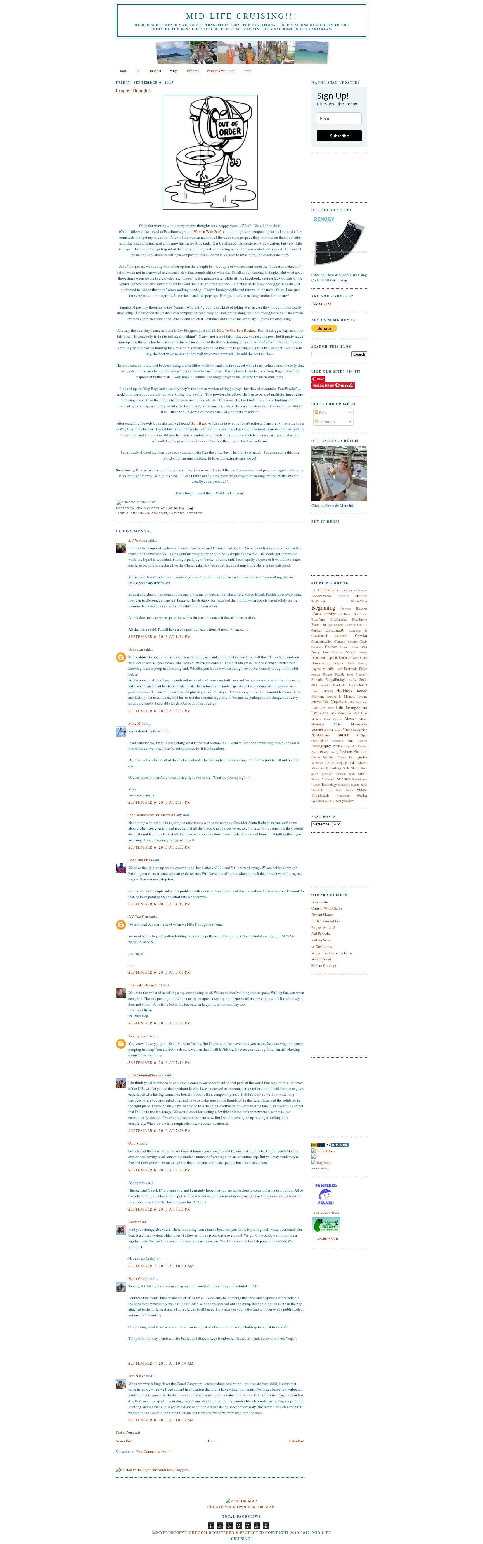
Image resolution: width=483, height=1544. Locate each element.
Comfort (159, 513)
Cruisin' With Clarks (326, 908)
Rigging (341, 763)
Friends (317, 679)
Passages (362, 741)
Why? (174, 70)
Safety (324, 768)
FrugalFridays (335, 679)
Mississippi (318, 724)
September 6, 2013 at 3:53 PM (159, 847)
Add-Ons (324, 590)
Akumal (337, 590)
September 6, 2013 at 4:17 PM (159, 903)
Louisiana (320, 713)
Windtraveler (321, 959)
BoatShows (359, 619)
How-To (361, 690)
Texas (364, 785)
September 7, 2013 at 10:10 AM (161, 1265)
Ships (355, 768)
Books (316, 624)
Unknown (135, 649)
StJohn (362, 773)
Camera (338, 625)
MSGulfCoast (320, 730)
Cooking (353, 641)
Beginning (140, 513)
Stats (352, 774)
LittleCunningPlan (325, 920)
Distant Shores (322, 914)
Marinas (316, 719)
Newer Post (124, 1440)
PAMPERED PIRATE (326, 1212)
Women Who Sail (207, 231)
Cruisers (331, 646)
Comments (326, 421)
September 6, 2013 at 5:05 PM (159, 972)
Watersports (343, 795)
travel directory (319, 1168)
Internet (316, 702)
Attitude (361, 595)
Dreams (338, 663)
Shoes (363, 768)
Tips (329, 790)
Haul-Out (340, 685)
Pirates (337, 746)
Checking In (358, 631)
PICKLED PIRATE (326, 1238)
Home (123, 70)
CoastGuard (319, 636)
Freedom (361, 674)
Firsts (363, 668)
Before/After (359, 601)
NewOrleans (320, 734)
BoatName (318, 619)
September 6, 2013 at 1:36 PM (159, 636)
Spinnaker (326, 774)
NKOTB (343, 734)
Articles (343, 596)
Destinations (332, 652)
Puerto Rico (346, 757)
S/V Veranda (137, 540)
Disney (363, 652)
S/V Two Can (138, 916)
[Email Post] (189, 508)
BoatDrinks (360, 614)
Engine (316, 669)
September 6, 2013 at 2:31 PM (159, 710)
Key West (327, 708)
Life (339, 707)
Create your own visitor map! (241, 1506)
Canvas (316, 630)
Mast (327, 719)
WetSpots (317, 801)
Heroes (328, 691)
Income (362, 696)
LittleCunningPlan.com (146, 1075)
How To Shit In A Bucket (236, 330)
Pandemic (338, 741)
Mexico (351, 718)
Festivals (350, 668)
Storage (195, 513)
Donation (345, 657)
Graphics (325, 685)
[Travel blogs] (318, 1145)
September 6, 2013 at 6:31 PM (159, 1023)
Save (320, 379)
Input (247, 70)
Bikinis (316, 614)
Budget (327, 624)
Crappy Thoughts (133, 90)
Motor (338, 724)
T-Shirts (315, 785)
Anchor (347, 590)
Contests (340, 641)
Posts (322, 412)
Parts (350, 740)
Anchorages (360, 590)
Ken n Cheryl (138, 1278)
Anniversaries (321, 595)
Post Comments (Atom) (153, 1451)
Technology (329, 784)
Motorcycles (359, 724)
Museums (336, 730)
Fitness (327, 674)
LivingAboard (356, 707)
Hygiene (176, 513)
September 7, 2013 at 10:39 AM (161, 1363)
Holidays (344, 690)
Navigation (360, 730)
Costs (363, 641)
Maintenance (341, 713)
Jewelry (349, 702)
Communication (321, 641)
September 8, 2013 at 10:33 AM (161, 1419)
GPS (314, 685)
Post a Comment (128, 1432)
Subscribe (339, 135)
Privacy (334, 752)
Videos (362, 789)
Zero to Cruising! (324, 965)
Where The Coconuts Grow (331, 952)
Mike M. (134, 723)
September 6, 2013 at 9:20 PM (159, 1170)
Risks (352, 763)
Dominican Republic (324, 657)
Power (324, 752)
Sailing (335, 767)
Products (345, 751)
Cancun (362, 624)
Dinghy (350, 652)
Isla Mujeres (333, 701)
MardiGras (360, 713)
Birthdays (329, 614)
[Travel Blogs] (323, 1151)
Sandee (133, 1221)
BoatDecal (344, 614)
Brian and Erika (140, 859)
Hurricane (317, 696)
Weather (362, 795)
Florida (339, 674)
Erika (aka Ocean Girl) (145, 985)
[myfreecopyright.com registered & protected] (208, 1532)
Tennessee (344, 785)
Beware (346, 608)
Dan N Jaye (136, 1375)
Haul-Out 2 (358, 685)
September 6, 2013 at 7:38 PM (159, 1130)
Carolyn (134, 1143)
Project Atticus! (323, 927)
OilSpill (362, 735)
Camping (350, 625)
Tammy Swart (138, 1035)
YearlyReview (344, 801)
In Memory (347, 696)
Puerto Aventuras (323, 757)
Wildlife (330, 801)
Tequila (355, 785)
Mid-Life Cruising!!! (241, 15)
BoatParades (338, 619)
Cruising (345, 647)
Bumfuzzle (319, 901)
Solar (314, 774)
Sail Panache (321, 933)
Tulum (349, 790)
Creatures (317, 647)
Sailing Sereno (322, 939)
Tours (339, 790)
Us (137, 70)
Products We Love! (221, 70)
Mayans (337, 719)
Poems (315, 752)
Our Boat (154, 70)
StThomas (344, 779)
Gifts (352, 680)
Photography (321, 745)
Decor (315, 652)
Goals (363, 679)
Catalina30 (335, 630)
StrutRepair (328, 779)
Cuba (355, 647)
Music (347, 729)
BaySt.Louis (318, 601)
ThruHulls (317, 790)
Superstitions (359, 779)
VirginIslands (320, 795)
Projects (360, 751)
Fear (339, 669)
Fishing (315, 674)
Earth (351, 663)
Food (350, 674)
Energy (362, 663)
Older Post (296, 1440)
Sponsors (341, 774)
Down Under (359, 658)
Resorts (330, 763)
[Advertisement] (328, 1096)
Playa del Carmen (355, 746)
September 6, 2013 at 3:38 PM (159, 802)
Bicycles (361, 608)
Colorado (341, 636)
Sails (346, 768)
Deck (364, 647)
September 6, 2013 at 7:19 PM (159, 1062)
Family (328, 668)
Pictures (193, 70)
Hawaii (315, 691)
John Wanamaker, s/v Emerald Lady (155, 814)
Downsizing (320, 663)
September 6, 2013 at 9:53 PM (159, 1209)
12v (313, 590)
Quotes (362, 756)
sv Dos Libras (321, 946)
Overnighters (319, 740)
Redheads (317, 763)
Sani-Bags (198, 423)
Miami (363, 719)
